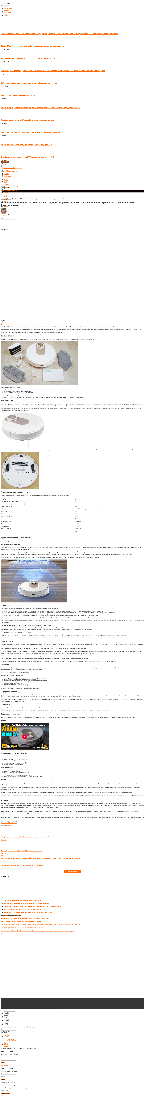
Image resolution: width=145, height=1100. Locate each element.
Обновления (7, 12)
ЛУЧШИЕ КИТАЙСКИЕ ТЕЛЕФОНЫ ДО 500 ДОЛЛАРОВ (23, 909)
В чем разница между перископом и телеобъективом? (23, 900)
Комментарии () (72, 871)
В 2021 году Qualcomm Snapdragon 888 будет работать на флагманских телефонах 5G (31, 1008)
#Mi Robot (7, 1020)
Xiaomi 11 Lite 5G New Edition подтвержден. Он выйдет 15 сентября (32, 132)
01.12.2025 (3, 854)
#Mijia (5, 1021)
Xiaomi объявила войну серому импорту (19, 95)
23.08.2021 (3, 215)
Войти (14, 1082)
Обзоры (6, 178)
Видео (5, 14)
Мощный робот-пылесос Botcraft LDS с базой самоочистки (28, 58)
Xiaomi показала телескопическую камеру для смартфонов (22, 1005)
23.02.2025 (3, 861)
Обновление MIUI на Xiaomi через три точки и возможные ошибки (27, 903)
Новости (6, 10)
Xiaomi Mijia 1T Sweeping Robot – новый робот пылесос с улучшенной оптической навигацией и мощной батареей (53, 71)
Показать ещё (4, 161)
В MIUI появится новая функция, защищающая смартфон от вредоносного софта (32, 906)
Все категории (4, 5)
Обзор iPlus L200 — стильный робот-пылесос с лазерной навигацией (32, 46)
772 (2, 841)
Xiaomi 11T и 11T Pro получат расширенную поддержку (26, 145)
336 (2, 869)
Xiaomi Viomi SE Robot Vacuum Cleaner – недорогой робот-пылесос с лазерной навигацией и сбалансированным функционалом (59, 34)
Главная (3, 199)
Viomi (3, 821)
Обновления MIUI (12, 1040)
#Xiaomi (6, 1012)
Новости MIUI (10, 1039)
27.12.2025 (3, 840)
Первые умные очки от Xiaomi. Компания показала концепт (28, 120)
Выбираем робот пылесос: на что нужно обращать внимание (29, 83)
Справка (6, 182)
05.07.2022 (3, 868)
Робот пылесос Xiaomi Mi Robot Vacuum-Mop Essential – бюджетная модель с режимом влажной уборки (37, 931)
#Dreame (6, 1019)
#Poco (5, 1016)
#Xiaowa (6, 1024)
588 (2, 855)
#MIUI (5, 1017)
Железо (6, 15)
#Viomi (6, 1023)
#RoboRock (7, 1013)
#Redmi (6, 1015)
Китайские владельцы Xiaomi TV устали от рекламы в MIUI (28, 157)
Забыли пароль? (5, 1065)
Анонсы (6, 11)
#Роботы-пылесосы (9, 1011)
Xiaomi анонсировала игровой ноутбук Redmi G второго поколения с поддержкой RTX (40, 108)
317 (2, 862)
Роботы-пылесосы (12, 821)
